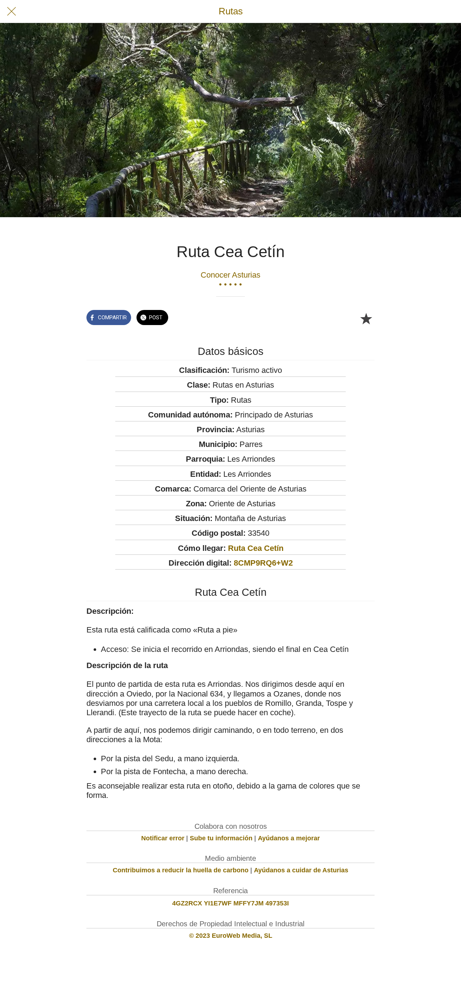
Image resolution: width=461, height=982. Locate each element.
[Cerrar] (11, 11)
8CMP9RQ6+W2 (263, 562)
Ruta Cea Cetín (255, 548)
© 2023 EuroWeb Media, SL (230, 935)
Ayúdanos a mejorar (289, 838)
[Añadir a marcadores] (366, 318)
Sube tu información (221, 838)
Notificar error (162, 838)
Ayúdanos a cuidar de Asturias (301, 870)
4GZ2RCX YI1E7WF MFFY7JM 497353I (230, 903)
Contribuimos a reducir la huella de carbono (181, 870)
